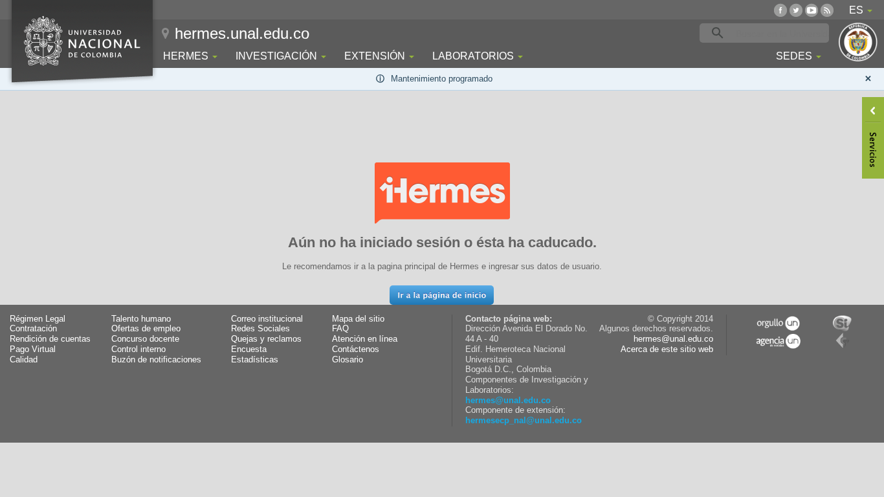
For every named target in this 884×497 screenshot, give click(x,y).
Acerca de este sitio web (667, 349)
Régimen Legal (37, 319)
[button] (442, 295)
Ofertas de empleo (146, 328)
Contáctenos (355, 349)
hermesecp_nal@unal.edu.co (523, 420)
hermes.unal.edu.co (242, 33)
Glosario (347, 359)
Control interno (138, 349)
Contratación (33, 328)
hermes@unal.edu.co (508, 400)
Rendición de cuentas (50, 339)
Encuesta (249, 349)
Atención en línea (364, 339)
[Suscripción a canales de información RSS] (827, 10)
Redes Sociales (260, 328)
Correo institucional (267, 319)
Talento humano (141, 319)
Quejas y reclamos (266, 339)
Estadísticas (254, 359)
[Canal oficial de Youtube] (811, 10)
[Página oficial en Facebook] (780, 10)
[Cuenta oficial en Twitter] (796, 10)
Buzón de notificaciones (156, 359)
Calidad (24, 359)
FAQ (340, 328)
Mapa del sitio (358, 319)
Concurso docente (145, 339)
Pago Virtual (33, 349)
